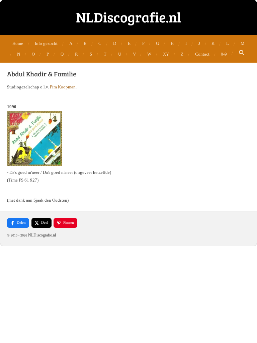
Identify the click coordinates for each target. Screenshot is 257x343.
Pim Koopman (63, 86)
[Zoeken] (241, 53)
